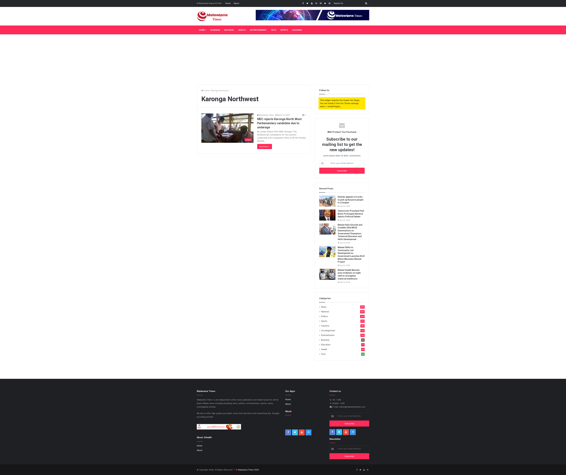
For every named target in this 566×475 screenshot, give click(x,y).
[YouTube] (312, 3)
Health (242, 30)
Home (228, 3)
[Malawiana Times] (212, 16)
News (323, 307)
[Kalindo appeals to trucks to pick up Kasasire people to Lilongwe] (327, 201)
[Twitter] (307, 3)
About (236, 3)
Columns (297, 30)
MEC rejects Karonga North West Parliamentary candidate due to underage (279, 123)
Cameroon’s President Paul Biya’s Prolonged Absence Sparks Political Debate (351, 214)
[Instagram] (316, 3)
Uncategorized (328, 330)
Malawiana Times (266, 115)
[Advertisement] (283, 59)
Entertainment (258, 30)
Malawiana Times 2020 (248, 470)
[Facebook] (303, 3)
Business (215, 30)
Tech (273, 30)
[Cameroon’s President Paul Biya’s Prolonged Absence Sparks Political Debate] (327, 215)
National (229, 30)
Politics (324, 316)
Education (325, 344)
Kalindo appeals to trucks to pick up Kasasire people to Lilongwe (350, 200)
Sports (284, 30)
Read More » (264, 146)
